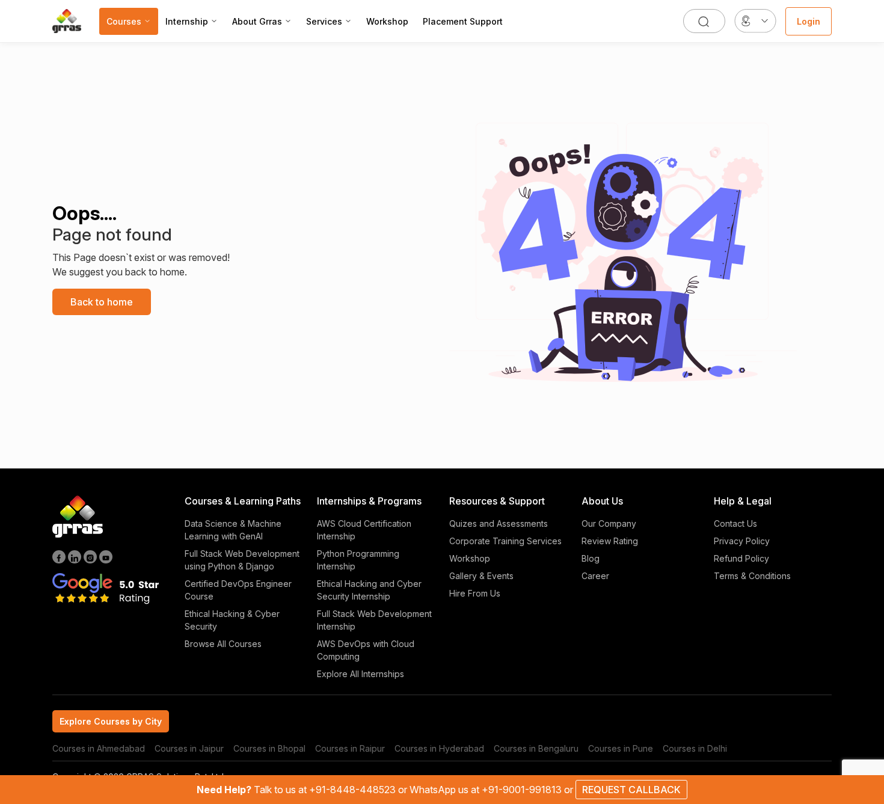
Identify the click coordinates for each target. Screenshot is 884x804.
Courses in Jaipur (189, 748)
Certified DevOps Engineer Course (238, 589)
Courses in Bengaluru (536, 748)
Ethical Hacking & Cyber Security (232, 620)
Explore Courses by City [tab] (111, 721)
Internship (186, 21)
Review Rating (610, 541)
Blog (591, 558)
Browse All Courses (223, 644)
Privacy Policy (742, 541)
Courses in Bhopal (269, 748)
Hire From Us (474, 593)
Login (808, 21)
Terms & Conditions (752, 576)
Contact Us (735, 523)
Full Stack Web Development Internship (374, 620)
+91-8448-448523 (353, 790)
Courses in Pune (620, 748)
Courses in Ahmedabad (98, 748)
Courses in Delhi (695, 748)
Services (324, 21)
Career (595, 576)
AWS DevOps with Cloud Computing (365, 650)
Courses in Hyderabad (439, 748)
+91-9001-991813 (523, 790)
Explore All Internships (360, 674)
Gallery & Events (481, 576)
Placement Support (463, 21)
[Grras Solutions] (66, 21)
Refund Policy (741, 558)
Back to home (101, 302)
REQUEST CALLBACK (631, 790)
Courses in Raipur (350, 748)
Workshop (387, 21)
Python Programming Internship (358, 559)
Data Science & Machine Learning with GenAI (233, 529)
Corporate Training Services (505, 541)
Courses (123, 21)
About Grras (257, 21)
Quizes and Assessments (498, 523)
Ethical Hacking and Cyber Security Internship (369, 589)
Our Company (609, 523)
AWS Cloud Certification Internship (364, 529)
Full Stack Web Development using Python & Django (242, 559)
